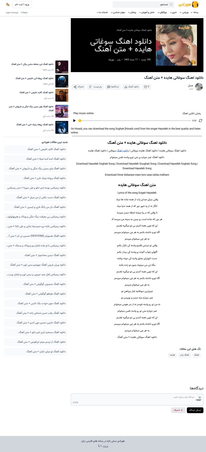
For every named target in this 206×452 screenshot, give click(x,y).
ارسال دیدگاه (195, 410)
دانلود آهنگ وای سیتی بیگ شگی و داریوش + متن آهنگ (37, 169)
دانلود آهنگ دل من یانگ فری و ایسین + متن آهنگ (40, 207)
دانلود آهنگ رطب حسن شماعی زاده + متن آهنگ (41, 313)
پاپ (119, 59)
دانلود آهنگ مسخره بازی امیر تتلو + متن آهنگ (42, 332)
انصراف (177, 410)
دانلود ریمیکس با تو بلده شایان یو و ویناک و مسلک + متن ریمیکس (36, 246)
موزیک (111, 59)
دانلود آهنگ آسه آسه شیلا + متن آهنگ (46, 159)
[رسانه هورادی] (188, 4)
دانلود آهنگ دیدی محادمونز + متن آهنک (45, 255)
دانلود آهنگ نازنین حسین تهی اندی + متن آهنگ (41, 323)
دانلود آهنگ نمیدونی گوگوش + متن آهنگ (44, 284)
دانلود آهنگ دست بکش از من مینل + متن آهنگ (41, 197)
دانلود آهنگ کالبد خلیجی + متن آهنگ (46, 149)
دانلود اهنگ (123, 151)
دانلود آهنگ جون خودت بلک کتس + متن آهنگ (42, 303)
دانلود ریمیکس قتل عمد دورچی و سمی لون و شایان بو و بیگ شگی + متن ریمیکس (36, 274)
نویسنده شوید (12, 12)
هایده (172, 355)
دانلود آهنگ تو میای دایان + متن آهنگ (46, 352)
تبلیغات (24, 12)
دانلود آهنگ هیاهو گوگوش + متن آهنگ (45, 294)
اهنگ (196, 355)
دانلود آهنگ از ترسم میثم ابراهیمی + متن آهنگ (41, 342)
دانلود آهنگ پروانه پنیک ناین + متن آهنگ (44, 178)
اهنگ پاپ (184, 355)
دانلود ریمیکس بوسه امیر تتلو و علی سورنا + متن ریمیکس (36, 188)
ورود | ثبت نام (22, 4)
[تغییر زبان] (8, 4)
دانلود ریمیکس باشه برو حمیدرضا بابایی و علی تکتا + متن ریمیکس (36, 226)
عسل (190, 85)
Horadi (78, 129)
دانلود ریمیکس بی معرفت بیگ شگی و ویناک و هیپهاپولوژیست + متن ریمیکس (36, 217)
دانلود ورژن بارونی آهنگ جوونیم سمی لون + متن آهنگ (38, 265)
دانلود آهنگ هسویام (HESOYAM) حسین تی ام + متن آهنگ (36, 236)
